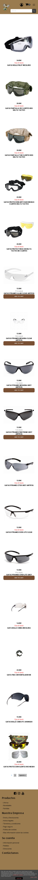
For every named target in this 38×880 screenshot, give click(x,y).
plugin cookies (34, 877)
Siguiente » (22, 775)
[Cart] (28, 5)
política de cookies (18, 875)
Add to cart (19, 296)
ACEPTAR (19, 878)
